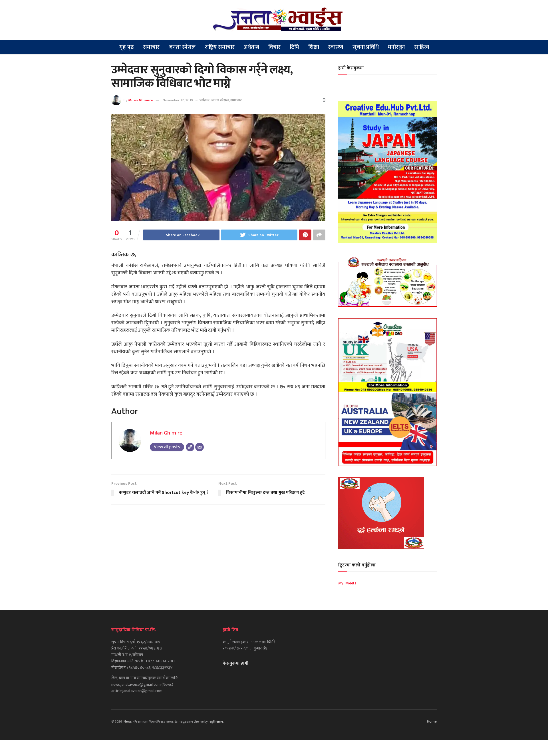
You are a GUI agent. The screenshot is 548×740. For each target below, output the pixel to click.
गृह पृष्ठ (126, 47)
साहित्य (421, 47)
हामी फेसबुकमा (351, 68)
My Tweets (347, 583)
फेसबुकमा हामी (235, 663)
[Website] (190, 447)
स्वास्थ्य (335, 47)
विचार (274, 47)
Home (432, 721)
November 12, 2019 (178, 100)
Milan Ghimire (140, 100)
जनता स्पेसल (182, 47)
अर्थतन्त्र (251, 47)
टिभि (294, 47)
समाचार (151, 47)
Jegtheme (216, 721)
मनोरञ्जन (396, 47)
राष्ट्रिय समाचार (220, 47)
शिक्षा (313, 47)
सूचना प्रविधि (365, 47)
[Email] (199, 447)
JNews (127, 721)
